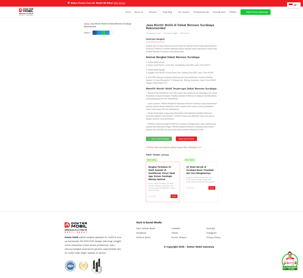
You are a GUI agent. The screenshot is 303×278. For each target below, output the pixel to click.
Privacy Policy (213, 237)
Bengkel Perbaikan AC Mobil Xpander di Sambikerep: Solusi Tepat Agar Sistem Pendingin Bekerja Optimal (161, 173)
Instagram (211, 233)
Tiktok (174, 233)
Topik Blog (167, 12)
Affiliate (232, 12)
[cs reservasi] (290, 261)
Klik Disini (112, 3)
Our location (184, 12)
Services (152, 12)
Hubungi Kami (219, 12)
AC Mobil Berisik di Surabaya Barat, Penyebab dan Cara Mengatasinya (200, 170)
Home (128, 12)
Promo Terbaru (179, 237)
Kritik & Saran (143, 237)
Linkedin (175, 228)
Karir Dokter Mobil (145, 228)
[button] (95, 33)
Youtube (210, 228)
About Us (138, 12)
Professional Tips (201, 12)
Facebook (141, 233)
